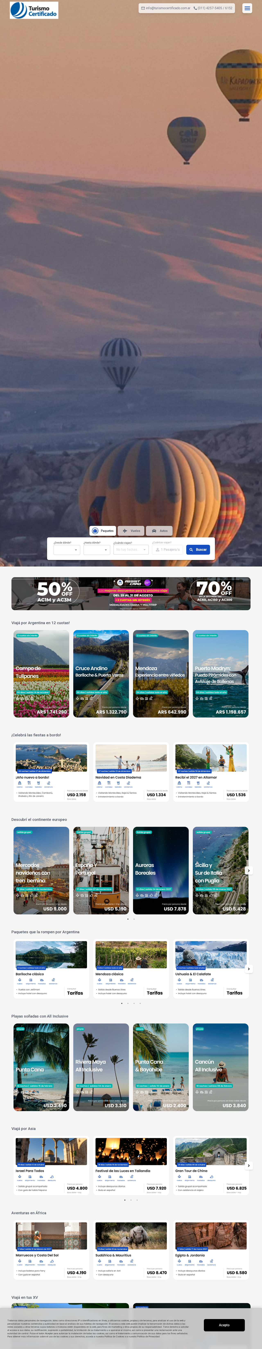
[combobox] (63, 550)
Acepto (224, 1325)
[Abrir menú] (247, 8)
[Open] (76, 550)
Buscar (201, 550)
